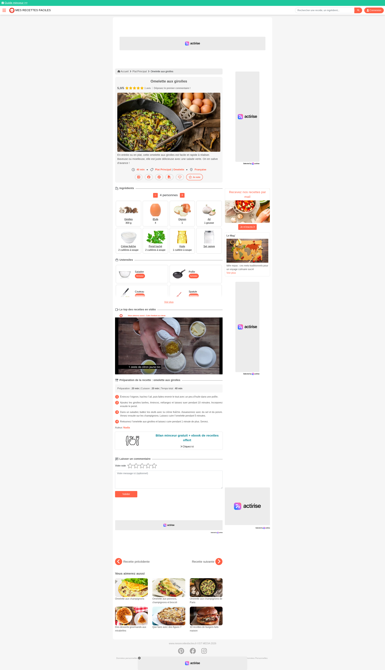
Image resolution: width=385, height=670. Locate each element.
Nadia (126, 427)
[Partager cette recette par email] (138, 177)
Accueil (124, 71)
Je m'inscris (246, 227)
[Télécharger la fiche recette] (169, 177)
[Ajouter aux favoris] (180, 177)
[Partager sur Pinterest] (159, 177)
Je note (196, 177)
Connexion (375, 10)
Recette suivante (203, 561)
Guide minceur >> (16, 2)
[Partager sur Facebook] (149, 177)
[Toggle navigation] (4, 10)
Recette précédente (136, 561)
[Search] (358, 10)
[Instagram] (204, 652)
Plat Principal (139, 71)
